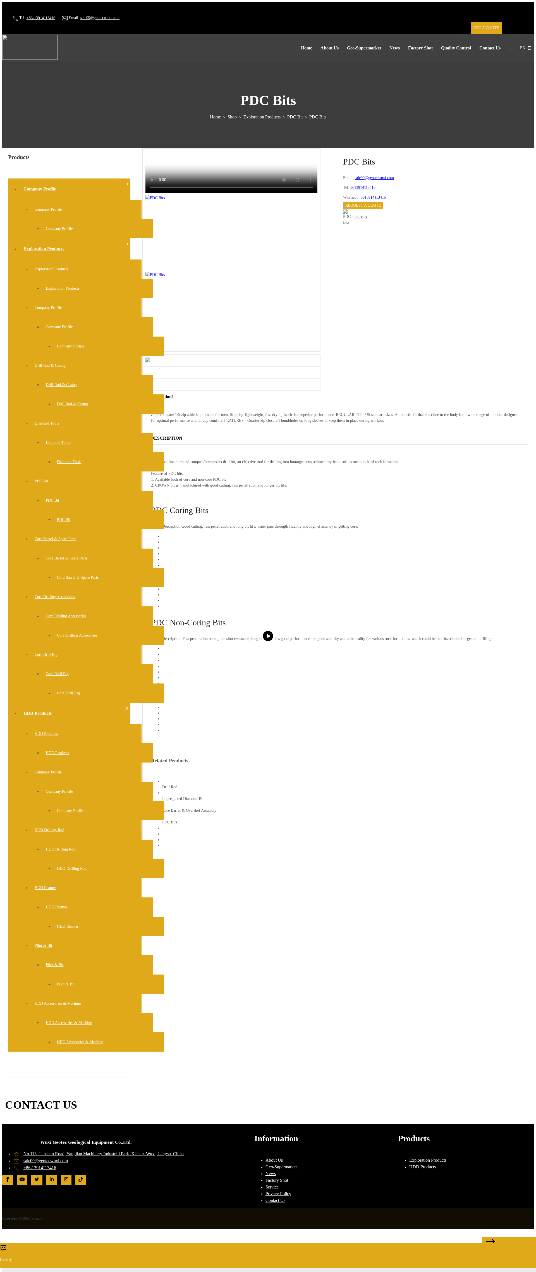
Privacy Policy (278, 1193)
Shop (232, 117)
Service (272, 1187)
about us (329, 48)
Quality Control (456, 48)
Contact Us (490, 48)
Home (306, 48)
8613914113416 (362, 187)
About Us (274, 1160)
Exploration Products (262, 117)
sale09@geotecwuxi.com (99, 18)
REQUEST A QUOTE (363, 205)
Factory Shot (420, 48)
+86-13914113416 (41, 18)
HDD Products (422, 1166)
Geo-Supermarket (364, 48)
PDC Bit (295, 117)
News (394, 48)
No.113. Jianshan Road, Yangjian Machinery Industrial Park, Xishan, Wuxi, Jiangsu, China (103, 1153)
